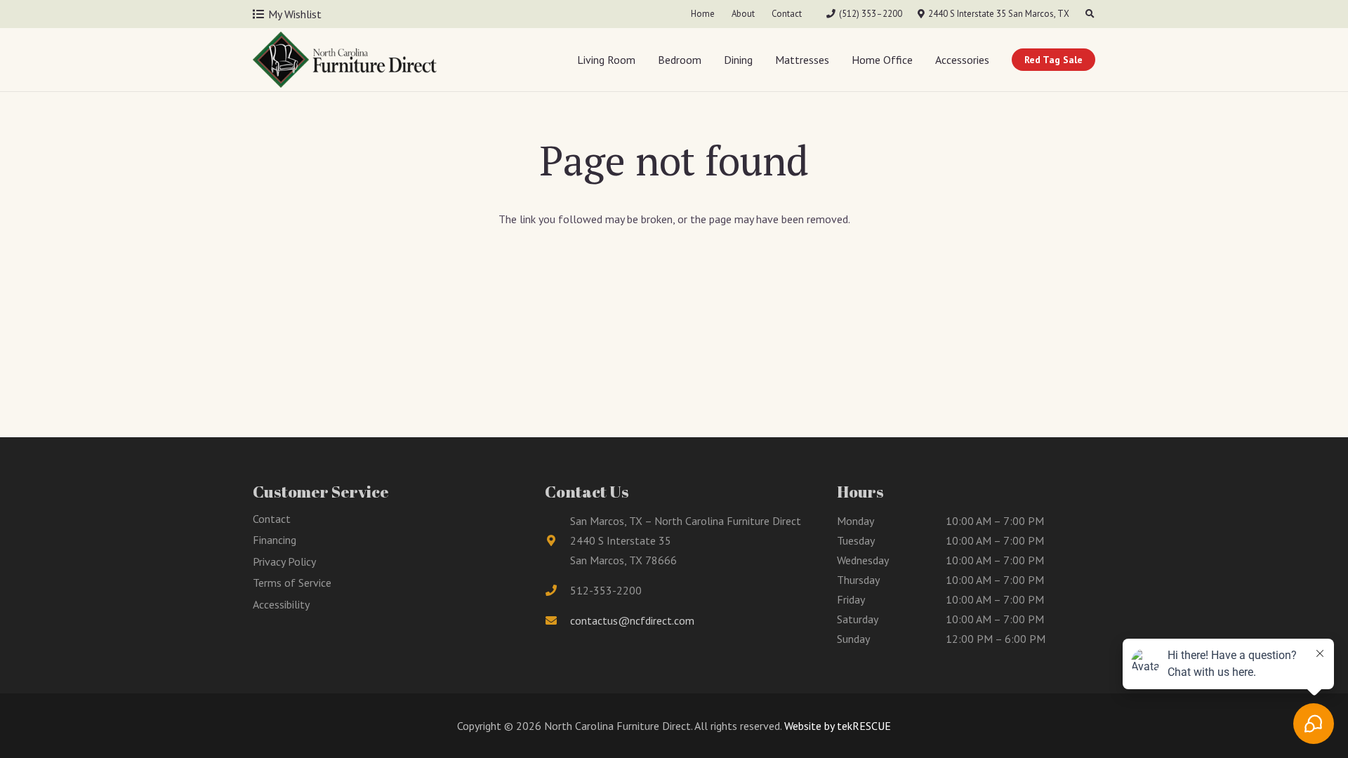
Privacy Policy (284, 561)
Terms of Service (292, 583)
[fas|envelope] (557, 620)
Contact (272, 519)
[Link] (345, 60)
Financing (274, 540)
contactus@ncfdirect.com (632, 620)
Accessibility (281, 604)
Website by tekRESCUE (836, 726)
